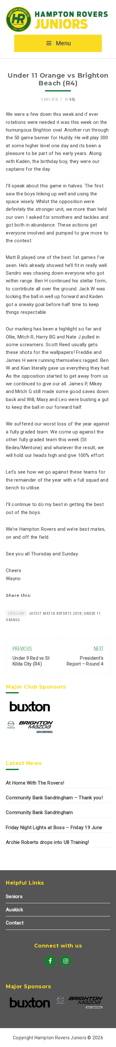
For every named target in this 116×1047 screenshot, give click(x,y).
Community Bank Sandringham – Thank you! (54, 798)
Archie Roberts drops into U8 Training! (47, 842)
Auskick (14, 910)
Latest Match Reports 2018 (55, 613)
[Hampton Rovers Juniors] (58, 31)
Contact (15, 923)
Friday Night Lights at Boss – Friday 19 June (54, 827)
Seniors (14, 896)
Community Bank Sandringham (39, 812)
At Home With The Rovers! (35, 783)
